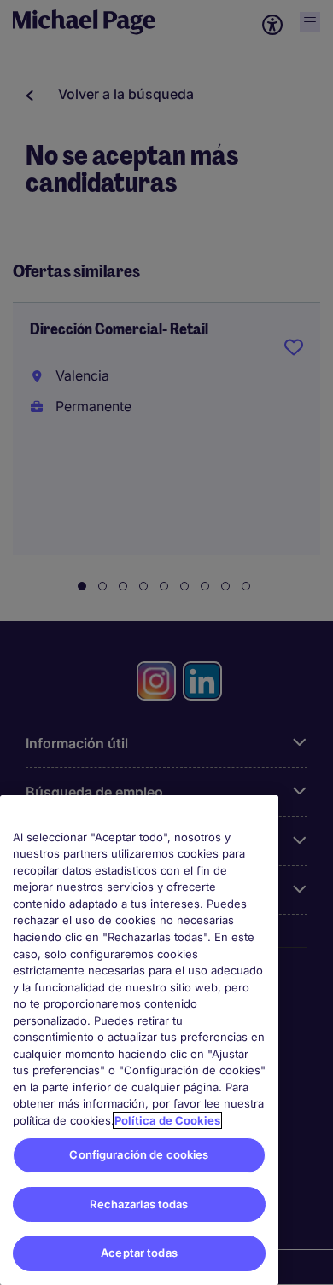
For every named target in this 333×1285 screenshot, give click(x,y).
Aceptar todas (139, 1252)
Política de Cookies (167, 1120)
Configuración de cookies (138, 1154)
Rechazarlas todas (139, 1204)
